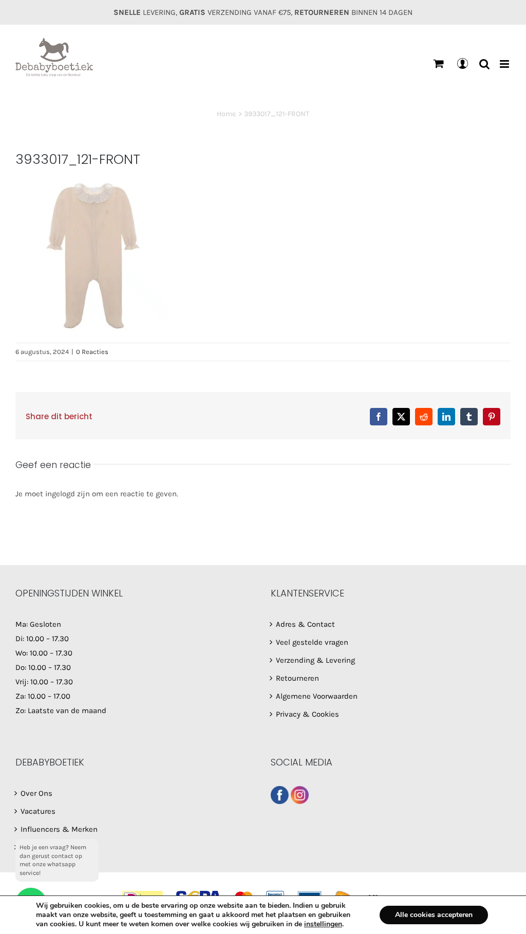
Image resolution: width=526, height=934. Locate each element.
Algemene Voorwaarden (317, 696)
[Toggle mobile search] (484, 64)
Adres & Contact (305, 624)
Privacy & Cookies (307, 714)
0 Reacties (92, 352)
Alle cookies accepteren (434, 915)
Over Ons (36, 793)
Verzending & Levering (315, 660)
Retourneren (297, 678)
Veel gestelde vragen (312, 642)
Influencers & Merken (59, 829)
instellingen (323, 924)
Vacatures (38, 811)
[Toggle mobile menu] (505, 64)
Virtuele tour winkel (54, 847)
